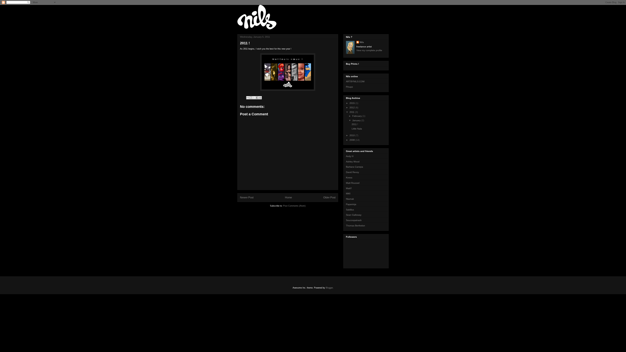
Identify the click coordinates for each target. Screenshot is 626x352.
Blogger (329, 288)
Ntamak (350, 199)
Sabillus (350, 209)
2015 (352, 103)
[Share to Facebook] (257, 97)
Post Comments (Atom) (294, 206)
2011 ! (355, 124)
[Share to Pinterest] (260, 97)
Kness (349, 177)
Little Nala (357, 128)
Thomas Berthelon (355, 225)
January (356, 120)
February (357, 116)
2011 (352, 112)
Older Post (329, 197)
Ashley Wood (352, 161)
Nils (362, 42)
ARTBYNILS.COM (355, 81)
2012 (352, 107)
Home (288, 197)
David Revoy (352, 172)
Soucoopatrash (354, 220)
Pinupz (349, 87)
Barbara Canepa (354, 166)
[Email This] (247, 97)
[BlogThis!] (251, 97)
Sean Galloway (353, 215)
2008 (352, 140)
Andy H (349, 156)
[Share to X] (254, 97)
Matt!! (349, 188)
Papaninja (351, 204)
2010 (352, 135)
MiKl (348, 193)
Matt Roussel (352, 183)
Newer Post (246, 197)
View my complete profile (369, 50)
